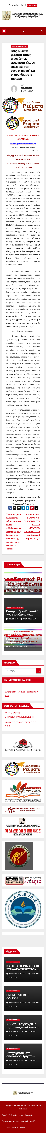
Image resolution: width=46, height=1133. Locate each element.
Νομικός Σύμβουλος (19, 1127)
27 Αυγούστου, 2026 (18, 974)
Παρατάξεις (6, 1127)
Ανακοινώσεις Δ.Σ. (13, 962)
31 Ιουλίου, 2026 (16, 1032)
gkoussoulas (26, 88)
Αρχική (4, 1115)
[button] (42, 31)
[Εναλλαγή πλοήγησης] (23, 31)
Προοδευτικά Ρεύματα (19, 46)
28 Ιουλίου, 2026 (16, 1060)
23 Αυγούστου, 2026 (18, 1003)
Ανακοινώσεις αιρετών (10, 1121)
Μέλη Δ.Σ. (13, 1115)
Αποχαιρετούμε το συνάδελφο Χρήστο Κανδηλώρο (19, 1056)
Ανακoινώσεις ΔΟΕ (28, 1121)
